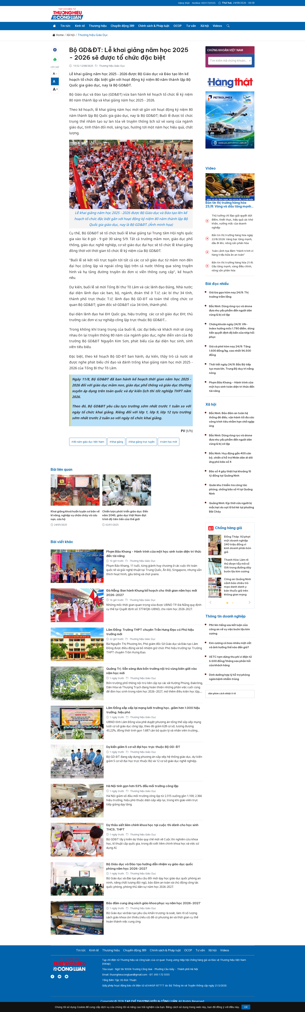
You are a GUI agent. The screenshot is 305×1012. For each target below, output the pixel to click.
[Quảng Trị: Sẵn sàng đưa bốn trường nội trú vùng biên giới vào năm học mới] (77, 683)
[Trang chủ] (54, 26)
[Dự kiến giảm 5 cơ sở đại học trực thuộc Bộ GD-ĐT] (77, 761)
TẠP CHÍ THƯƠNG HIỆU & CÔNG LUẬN (151, 1001)
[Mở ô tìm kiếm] (227, 26)
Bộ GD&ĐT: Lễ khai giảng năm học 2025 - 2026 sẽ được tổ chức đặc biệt (129, 53)
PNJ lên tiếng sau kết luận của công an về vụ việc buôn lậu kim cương (229, 629)
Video (210, 168)
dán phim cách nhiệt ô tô (222, 693)
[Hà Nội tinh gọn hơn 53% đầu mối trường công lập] (77, 801)
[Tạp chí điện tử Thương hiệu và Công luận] (69, 965)
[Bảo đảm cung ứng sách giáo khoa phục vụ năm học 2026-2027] (77, 918)
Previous (210, 602)
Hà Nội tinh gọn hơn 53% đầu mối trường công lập (142, 786)
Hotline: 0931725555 (204, 3)
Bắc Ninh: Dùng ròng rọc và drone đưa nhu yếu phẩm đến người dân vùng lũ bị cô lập (230, 310)
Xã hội (205, 26)
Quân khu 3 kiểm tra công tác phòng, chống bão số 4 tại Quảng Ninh (231, 489)
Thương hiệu (98, 26)
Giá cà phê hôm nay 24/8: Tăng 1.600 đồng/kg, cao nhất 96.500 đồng (230, 351)
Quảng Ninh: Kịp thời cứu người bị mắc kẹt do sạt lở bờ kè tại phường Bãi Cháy (231, 507)
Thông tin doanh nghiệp (225, 616)
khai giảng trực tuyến (142, 441)
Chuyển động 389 (122, 26)
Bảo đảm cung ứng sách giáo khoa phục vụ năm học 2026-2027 (153, 903)
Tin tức (65, 26)
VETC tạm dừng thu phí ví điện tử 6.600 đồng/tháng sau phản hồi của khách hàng (230, 661)
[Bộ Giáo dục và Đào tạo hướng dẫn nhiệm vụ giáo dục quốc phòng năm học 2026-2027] (77, 879)
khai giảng (117, 441)
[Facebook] (52, 976)
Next (249, 602)
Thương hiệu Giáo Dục (93, 35)
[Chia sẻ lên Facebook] (54, 49)
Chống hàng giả (228, 528)
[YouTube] (59, 976)
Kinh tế (80, 26)
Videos (217, 26)
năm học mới (169, 441)
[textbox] (230, 61)
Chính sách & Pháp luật (153, 26)
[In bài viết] (54, 59)
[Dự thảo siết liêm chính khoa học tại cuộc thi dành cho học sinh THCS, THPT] (77, 840)
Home (59, 35)
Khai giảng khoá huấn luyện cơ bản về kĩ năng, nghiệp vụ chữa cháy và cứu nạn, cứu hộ (75, 515)
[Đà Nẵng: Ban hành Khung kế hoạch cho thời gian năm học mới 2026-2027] (77, 605)
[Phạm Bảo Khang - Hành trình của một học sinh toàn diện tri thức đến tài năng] (77, 566)
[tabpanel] (230, 567)
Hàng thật (184, 3)
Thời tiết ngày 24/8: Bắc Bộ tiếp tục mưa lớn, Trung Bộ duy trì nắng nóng (231, 369)
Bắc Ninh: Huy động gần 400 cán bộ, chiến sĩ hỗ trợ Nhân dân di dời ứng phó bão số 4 (231, 457)
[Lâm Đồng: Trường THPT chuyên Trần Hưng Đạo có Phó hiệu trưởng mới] (77, 644)
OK (246, 1006)
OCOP (178, 26)
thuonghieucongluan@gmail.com (128, 974)
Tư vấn (191, 26)
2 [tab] (232, 603)
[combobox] (230, 61)
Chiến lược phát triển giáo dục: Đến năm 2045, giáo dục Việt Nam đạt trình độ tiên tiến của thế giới (125, 515)
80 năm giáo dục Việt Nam (88, 441)
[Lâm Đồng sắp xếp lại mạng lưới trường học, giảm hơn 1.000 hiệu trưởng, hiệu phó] (77, 722)
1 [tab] (227, 603)
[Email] (66, 976)
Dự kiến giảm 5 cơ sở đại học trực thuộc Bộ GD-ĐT (143, 747)
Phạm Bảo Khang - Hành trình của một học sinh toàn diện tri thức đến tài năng (231, 387)
